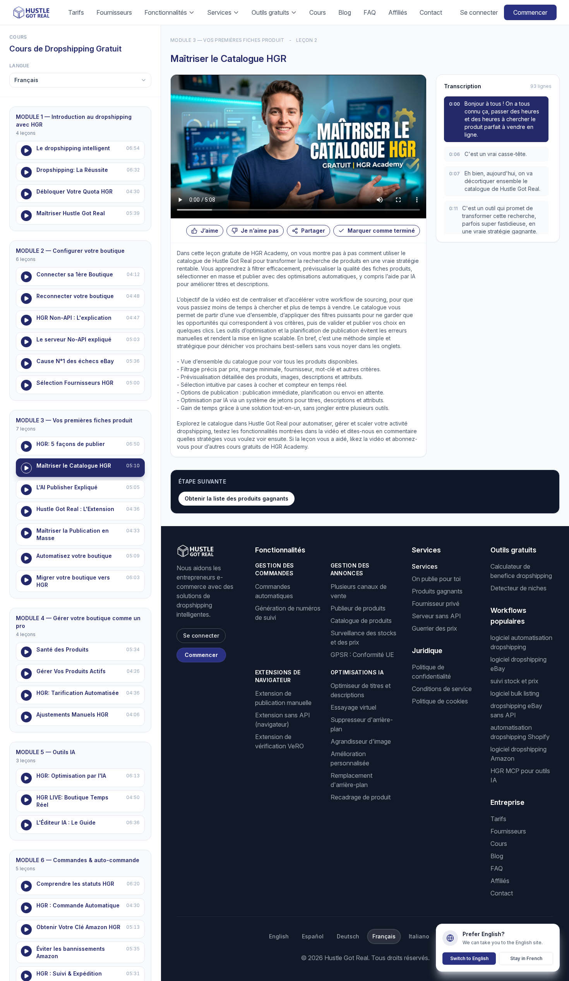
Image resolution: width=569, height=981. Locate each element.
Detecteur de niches (518, 588)
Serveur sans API (436, 616)
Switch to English (469, 958)
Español (313, 936)
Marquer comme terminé (381, 230)
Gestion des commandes (274, 569)
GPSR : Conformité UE (362, 655)
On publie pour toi (436, 579)
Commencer (530, 12)
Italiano (419, 936)
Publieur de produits (358, 608)
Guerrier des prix (434, 628)
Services (219, 12)
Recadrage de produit (361, 797)
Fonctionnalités (165, 12)
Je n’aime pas (260, 230)
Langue (19, 66)
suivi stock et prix (514, 681)
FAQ (369, 12)
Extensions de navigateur (278, 676)
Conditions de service (442, 689)
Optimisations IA (357, 672)
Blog (344, 12)
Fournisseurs (114, 12)
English (279, 936)
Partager (313, 230)
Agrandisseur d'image (361, 741)
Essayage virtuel (353, 707)
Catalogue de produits (361, 620)
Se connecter (479, 12)
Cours (317, 12)
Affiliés (397, 12)
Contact (431, 12)
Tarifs (76, 12)
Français (384, 936)
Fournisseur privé (435, 603)
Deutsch (348, 936)
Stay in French (526, 958)
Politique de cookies (440, 701)
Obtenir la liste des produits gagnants (236, 498)
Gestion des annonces (350, 569)
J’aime (209, 230)
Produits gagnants (437, 591)
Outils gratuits (270, 12)
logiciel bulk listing (514, 693)
